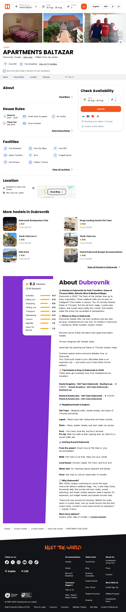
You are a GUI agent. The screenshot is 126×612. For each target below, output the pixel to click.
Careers (109, 574)
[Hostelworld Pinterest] (30, 562)
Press (108, 568)
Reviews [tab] (46, 77)
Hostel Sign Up (112, 587)
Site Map (93, 607)
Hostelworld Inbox (111, 600)
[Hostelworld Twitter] (13, 562)
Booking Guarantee (90, 574)
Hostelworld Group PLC (111, 561)
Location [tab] (33, 77)
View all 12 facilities (48, 64)
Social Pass (90, 562)
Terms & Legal (40, 607)
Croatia (17, 57)
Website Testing (79, 607)
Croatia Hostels (98, 517)
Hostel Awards (91, 581)
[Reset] (36, 6)
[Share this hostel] (120, 42)
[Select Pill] (112, 6)
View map (27, 57)
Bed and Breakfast (69, 574)
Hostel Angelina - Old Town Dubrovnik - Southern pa (84, 388)
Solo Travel (90, 587)
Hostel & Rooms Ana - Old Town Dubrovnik (80, 398)
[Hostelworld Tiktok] (36, 562)
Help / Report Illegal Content (71, 596)
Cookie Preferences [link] (109, 607)
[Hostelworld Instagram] (19, 562)
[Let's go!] (84, 6)
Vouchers (65, 607)
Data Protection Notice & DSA (17, 607)
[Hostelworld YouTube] (25, 562)
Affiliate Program (112, 594)
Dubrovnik (8, 57)
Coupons (53, 607)
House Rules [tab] (19, 77)
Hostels (68, 562)
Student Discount (93, 594)
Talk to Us (69, 590)
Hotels (68, 568)
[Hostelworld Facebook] (7, 562)
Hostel (6, 47)
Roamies (89, 600)
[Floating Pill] (115, 27)
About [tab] (5, 77)
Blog (87, 568)
